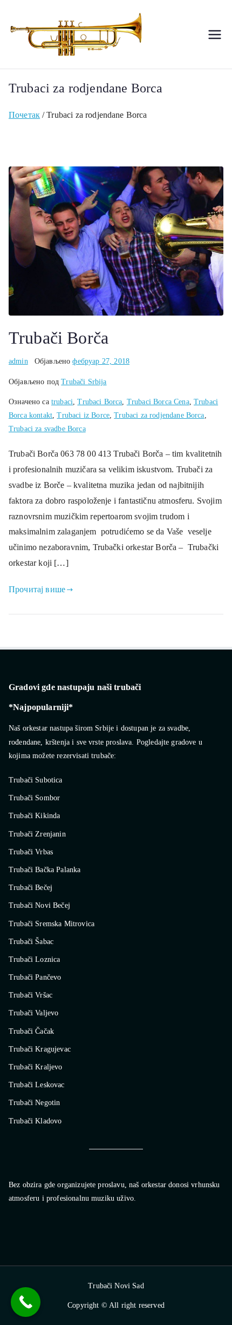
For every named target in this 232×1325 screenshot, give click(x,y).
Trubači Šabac (31, 942)
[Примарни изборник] (214, 34)
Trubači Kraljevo (36, 1067)
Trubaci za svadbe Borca (47, 429)
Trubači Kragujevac (40, 1049)
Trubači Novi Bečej (39, 905)
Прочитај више (37, 589)
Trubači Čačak (31, 1031)
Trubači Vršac (30, 995)
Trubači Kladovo (35, 1121)
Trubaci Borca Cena (158, 402)
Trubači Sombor (34, 798)
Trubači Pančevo (35, 977)
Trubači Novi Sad (116, 1286)
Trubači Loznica (34, 959)
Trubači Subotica (36, 780)
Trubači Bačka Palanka (44, 870)
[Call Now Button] (25, 1302)
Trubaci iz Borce (83, 415)
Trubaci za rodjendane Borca (159, 415)
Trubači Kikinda (34, 816)
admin (18, 361)
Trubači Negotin (34, 1103)
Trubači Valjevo (33, 1013)
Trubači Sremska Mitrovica (51, 924)
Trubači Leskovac (37, 1085)
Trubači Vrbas (31, 852)
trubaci (62, 402)
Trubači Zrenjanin (37, 834)
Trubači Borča (58, 337)
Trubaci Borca (99, 402)
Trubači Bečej (30, 888)
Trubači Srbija (83, 382)
